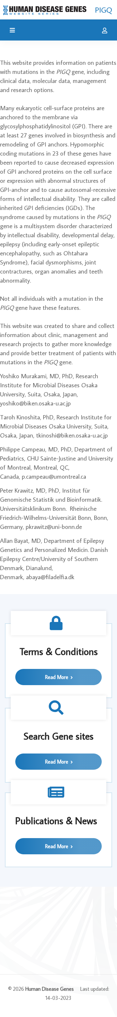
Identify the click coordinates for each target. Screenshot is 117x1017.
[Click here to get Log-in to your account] (103, 31)
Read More (57, 677)
